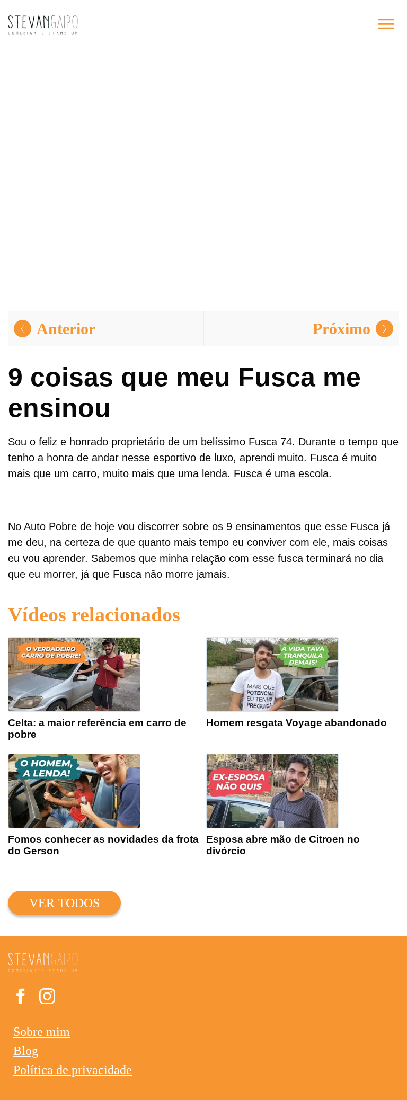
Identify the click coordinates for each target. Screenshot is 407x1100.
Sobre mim (41, 1032)
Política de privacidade (72, 1070)
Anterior (66, 328)
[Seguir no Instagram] (47, 998)
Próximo (341, 328)
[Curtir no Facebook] (20, 998)
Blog (25, 1051)
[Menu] (386, 25)
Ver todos (64, 903)
